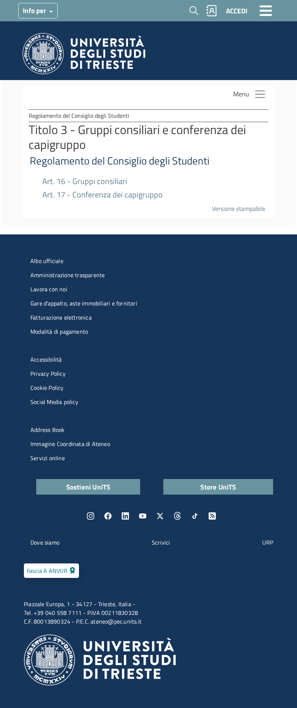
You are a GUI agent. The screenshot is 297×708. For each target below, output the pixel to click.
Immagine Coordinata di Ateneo (70, 444)
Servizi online (47, 458)
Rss (212, 516)
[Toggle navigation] (266, 10)
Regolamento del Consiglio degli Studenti (119, 160)
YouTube (142, 516)
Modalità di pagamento (59, 331)
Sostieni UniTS (88, 487)
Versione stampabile (238, 208)
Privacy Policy (48, 373)
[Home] (83, 55)
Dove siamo (44, 542)
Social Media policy (54, 401)
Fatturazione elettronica (61, 317)
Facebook (108, 516)
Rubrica (211, 10)
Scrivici (161, 542)
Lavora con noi (48, 289)
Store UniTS (218, 487)
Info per (35, 10)
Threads (177, 516)
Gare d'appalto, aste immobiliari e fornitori (83, 303)
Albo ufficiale (46, 261)
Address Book (47, 429)
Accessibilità (46, 359)
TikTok (195, 516)
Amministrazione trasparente (67, 275)
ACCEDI (236, 10)
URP (267, 542)
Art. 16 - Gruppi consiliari (84, 181)
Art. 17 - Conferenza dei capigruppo (102, 194)
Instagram (90, 516)
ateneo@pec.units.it (116, 621)
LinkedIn (125, 516)
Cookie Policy (47, 387)
